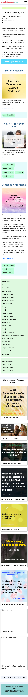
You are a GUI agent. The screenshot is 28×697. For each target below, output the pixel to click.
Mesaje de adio (6, 325)
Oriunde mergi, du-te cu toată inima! (13, 565)
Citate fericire (6, 344)
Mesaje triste (19, 172)
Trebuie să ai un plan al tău (10, 529)
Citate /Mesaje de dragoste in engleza (13, 335)
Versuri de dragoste (7, 338)
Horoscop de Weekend (8, 351)
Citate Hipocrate (6, 364)
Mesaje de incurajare (8, 297)
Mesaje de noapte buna (9, 319)
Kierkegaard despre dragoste (11, 463)
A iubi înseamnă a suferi (9, 418)
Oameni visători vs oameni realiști (13, 499)
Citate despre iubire (8, 115)
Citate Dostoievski (7, 361)
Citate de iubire (6, 291)
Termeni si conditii (9, 690)
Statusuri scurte (6, 341)
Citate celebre (6, 288)
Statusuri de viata (7, 285)
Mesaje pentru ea (8, 168)
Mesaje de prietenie (7, 329)
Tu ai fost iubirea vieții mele (14, 125)
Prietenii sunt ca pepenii (9, 438)
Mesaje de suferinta (8, 300)
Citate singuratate (7, 303)
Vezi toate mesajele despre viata (14, 678)
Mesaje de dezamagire (8, 332)
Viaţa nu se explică (7, 631)
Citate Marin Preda (7, 367)
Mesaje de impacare (8, 316)
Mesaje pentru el (8, 172)
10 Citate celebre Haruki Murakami (13, 604)
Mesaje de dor (6, 322)
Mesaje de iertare (14, 70)
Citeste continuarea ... (8, 108)
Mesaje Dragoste (6, 7)
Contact (21, 691)
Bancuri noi (5, 354)
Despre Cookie (19, 690)
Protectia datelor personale (11, 691)
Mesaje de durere (8, 176)
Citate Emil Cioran (7, 370)
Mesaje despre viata (8, 294)
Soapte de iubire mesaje (14, 184)
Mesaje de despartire (8, 313)
